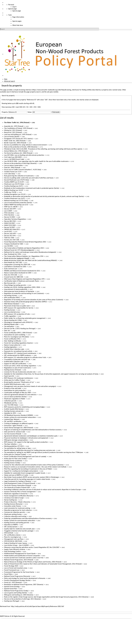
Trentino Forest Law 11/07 (13, 172)
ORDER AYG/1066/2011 (12, 229)
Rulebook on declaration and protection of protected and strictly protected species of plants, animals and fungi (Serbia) (44, 196)
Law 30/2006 (8, 246)
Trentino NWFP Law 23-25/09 (14, 182)
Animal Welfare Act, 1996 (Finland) (16, 151)
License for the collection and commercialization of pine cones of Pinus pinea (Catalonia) (34, 465)
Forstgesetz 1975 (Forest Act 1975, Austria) (18, 139)
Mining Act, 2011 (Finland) (13, 130)
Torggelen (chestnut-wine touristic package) (19, 531)
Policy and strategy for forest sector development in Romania (24, 578)
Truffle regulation (10, 316)
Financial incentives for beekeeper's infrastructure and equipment (26, 438)
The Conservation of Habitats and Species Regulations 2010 (24, 248)
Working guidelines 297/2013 (14, 446)
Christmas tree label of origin (14, 498)
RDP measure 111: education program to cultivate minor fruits (25, 357)
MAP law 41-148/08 (10, 207)
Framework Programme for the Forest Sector (19, 572)
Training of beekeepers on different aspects (18, 423)
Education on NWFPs (11, 525)
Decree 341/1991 (10, 236)
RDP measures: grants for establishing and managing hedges (24, 407)
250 (35, 107)
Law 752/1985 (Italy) (11, 405)
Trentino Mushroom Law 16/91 (14, 198)
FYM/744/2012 (9, 215)
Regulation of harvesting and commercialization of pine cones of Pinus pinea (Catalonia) (33, 300)
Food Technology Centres (12, 551)
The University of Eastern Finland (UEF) (17, 487)
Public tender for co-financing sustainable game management (24, 318)
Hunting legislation (10, 347)
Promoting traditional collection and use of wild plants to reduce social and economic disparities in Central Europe (42, 489)
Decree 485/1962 (10, 221)
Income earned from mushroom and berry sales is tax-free (23, 558)
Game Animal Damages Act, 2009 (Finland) (18, 428)
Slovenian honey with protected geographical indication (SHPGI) (25, 302)
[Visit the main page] (61, 54)
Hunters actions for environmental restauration (20, 417)
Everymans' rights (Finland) (13, 425)
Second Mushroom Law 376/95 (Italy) (16, 180)
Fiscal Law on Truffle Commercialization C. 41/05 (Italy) (22, 170)
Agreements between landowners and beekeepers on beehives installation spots (31, 436)
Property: (5, 112)
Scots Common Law (10, 269)
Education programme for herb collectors (18, 510)
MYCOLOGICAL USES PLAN (13, 541)
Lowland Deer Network (11, 419)
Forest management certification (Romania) (19, 496)
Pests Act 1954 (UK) (10, 275)
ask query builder (52, 92)
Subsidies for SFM (10, 413)
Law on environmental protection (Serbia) (18, 203)
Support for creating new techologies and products (21, 471)
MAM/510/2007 (9, 223)
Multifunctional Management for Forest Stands (20, 553)
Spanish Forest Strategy (12, 587)
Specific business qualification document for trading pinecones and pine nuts (29, 450)
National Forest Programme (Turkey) (16, 591)
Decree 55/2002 (9, 217)
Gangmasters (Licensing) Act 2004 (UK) (17, 264)
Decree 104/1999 (10, 209)
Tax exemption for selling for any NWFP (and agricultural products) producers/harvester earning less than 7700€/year (43, 452)
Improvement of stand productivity (15, 289)
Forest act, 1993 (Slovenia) (13, 582)
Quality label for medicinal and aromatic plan (19, 529)
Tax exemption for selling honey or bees (17, 448)
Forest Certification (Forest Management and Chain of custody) (25, 456)
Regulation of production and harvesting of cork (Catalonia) (24, 293)
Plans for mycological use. (13, 537)
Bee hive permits (9, 283)
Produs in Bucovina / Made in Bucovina (17, 502)
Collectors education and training (15, 516)
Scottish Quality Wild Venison (14, 409)
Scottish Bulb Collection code (13, 362)
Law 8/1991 (8, 231)
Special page (16, 11)
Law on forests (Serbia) (11, 136)
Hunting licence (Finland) (12, 370)
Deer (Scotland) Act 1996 (12, 254)
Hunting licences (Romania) (13, 504)
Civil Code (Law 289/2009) (13, 157)
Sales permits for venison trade (14, 432)
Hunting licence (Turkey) (12, 463)
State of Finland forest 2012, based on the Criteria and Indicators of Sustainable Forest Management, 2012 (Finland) (43, 564)
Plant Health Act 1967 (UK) (13, 262)
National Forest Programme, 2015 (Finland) (18, 560)
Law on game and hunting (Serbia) (15, 593)
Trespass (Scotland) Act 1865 (13, 244)
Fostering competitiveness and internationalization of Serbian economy (28, 518)
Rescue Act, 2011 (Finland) (13, 132)
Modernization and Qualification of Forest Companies (22, 556)
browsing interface (25, 90)
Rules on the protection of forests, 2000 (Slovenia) (21, 147)
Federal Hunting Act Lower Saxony (15, 543)
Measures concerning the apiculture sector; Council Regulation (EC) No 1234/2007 (31, 547)
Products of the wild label (12, 388)
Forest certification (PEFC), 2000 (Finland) (18, 333)
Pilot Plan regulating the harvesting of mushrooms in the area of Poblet (28, 469)
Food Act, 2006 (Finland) (12, 167)
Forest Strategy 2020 (11, 566)
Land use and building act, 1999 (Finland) (18, 134)
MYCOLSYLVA (8, 533)
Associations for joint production (15, 390)
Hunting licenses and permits (14, 411)
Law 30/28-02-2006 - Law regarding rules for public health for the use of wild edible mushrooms (36, 161)
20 (24, 107)
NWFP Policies (4, 616)
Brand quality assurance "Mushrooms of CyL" (19, 382)
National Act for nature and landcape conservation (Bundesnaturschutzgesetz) (30, 252)
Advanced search (9, 81)
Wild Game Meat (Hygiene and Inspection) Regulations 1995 (24, 279)
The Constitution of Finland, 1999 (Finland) (18, 128)
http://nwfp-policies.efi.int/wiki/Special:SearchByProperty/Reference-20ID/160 (37, 606)
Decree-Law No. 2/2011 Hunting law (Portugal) (20, 328)
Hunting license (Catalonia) (13, 461)
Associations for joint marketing (14, 335)
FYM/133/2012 (9, 213)
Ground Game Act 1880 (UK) (13, 277)
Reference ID (31, 100)
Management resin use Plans (14, 539)
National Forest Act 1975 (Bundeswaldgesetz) (19, 250)
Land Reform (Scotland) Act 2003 (15, 267)
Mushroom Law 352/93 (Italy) (14, 184)
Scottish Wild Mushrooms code (14, 384)
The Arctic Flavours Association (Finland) (17, 485)
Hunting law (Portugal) (11, 601)
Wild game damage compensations (16, 440)
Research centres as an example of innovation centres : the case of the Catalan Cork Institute (35, 467)
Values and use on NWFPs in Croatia (16, 475)
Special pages (16, 21)
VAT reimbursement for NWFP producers (17, 355)
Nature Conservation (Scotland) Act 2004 (17, 273)
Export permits (9, 376)
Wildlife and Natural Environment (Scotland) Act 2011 (22, 271)
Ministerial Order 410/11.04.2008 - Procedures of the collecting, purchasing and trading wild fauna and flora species (43, 149)
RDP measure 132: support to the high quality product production (26, 442)
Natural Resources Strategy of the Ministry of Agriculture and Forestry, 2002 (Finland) (32, 562)
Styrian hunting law (10, 500)
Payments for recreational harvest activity (18, 351)
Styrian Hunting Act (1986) (13, 320)
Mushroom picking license (13, 514)
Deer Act (7, 331)
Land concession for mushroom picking (17, 508)
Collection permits (10, 401)
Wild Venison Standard (11, 304)
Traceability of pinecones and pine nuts (17, 359)
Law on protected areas (12, 312)
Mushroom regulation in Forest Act (16, 494)
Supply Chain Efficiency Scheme (14, 549)
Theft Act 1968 (9, 238)
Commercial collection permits (14, 512)
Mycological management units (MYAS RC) (18, 322)
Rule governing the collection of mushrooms (19, 176)
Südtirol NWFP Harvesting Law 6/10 (16, 205)
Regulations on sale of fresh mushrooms (17, 368)
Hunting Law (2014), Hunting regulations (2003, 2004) (22, 287)
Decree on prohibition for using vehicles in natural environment (25, 145)
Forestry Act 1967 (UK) (11, 240)
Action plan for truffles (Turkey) (14, 380)
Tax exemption (9, 326)
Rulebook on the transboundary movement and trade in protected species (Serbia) (31, 188)
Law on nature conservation (13, 165)
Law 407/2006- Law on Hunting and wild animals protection (24, 155)
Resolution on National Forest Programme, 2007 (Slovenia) (23, 584)
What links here (17, 25)
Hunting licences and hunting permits (16, 523)
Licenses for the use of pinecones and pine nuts (20, 372)
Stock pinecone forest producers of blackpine (19, 291)
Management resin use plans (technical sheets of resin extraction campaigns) (30, 386)
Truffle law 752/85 (10, 192)
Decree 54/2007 (9, 227)
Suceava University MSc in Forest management (20, 492)
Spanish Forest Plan (10, 589)
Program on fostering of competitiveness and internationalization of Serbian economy (33, 430)
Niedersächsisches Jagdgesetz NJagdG (16, 258)
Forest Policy (8, 574)
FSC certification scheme (12, 535)
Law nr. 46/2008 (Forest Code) (14, 159)
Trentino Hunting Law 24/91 (13, 186)
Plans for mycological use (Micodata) (16, 337)
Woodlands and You (10, 403)
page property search (33, 92)
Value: (30, 112)
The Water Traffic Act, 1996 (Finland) (17, 122)
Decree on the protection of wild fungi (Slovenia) (20, 163)
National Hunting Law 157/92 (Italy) (16, 200)
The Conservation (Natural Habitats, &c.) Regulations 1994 (23, 256)
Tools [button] (10, 15)
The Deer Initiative (10, 444)
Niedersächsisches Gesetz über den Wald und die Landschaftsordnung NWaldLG (30, 260)
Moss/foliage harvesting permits (15, 285)
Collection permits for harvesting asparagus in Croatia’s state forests (27, 479)
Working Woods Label (11, 324)
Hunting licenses (9, 310)
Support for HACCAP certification (15, 364)
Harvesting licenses (10, 295)
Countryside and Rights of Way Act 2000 (17, 392)
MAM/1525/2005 (10, 225)
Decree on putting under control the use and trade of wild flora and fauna (28, 178)
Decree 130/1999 (10, 234)
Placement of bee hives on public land (16, 306)
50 (27, 107)
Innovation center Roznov (12, 506)
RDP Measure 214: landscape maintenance (18, 378)
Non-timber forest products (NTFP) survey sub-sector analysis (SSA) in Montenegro (31, 477)
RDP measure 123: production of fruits (17, 314)
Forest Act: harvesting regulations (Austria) (18, 343)
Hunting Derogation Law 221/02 (15, 194)
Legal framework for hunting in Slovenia (17, 481)
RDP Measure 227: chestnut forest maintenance (20, 353)
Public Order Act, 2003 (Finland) (15, 141)
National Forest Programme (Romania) (17, 576)
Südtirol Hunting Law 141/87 (13, 190)
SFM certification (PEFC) (12, 298)
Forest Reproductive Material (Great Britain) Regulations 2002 (25, 242)
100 (31, 107)
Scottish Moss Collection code (14, 349)
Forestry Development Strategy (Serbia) (17, 580)
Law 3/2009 (8, 211)
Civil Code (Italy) (9, 174)
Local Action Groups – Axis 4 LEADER (16, 545)
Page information (18, 17)
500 (39, 107)
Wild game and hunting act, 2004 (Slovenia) (18, 595)
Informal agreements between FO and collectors (20, 395)
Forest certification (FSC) (12, 339)
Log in (14, 7)
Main (5, 79)
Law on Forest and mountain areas (15, 568)
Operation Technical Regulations (15, 219)
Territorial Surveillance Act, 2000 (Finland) (18, 153)
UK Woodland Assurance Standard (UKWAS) (18, 415)
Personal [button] (11, 5)
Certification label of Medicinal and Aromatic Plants (21, 281)
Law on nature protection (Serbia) (15, 397)
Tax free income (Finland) (12, 434)
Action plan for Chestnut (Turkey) (15, 454)
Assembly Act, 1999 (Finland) (13, 126)
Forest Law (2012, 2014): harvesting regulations (20, 366)
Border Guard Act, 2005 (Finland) (15, 143)
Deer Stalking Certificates (12, 341)
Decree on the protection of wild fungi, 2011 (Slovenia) (22, 599)
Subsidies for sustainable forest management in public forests (24, 473)
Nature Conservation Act (12, 345)
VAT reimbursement (10, 527)
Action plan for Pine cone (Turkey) (15, 459)
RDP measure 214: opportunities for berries (18, 308)
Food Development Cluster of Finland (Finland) (19, 483)
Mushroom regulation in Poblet (14, 399)
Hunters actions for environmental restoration (19, 520)
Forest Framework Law (11, 570)
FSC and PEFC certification (13, 421)
